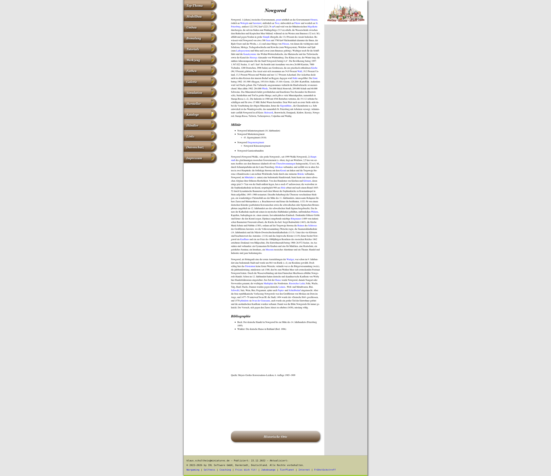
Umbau (191, 27)
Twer (277, 23)
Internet (304, 469)
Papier (280, 290)
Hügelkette (312, 26)
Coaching (225, 469)
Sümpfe (266, 36)
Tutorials (192, 49)
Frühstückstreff (325, 469)
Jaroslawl (257, 23)
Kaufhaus (244, 239)
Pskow (297, 23)
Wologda (244, 23)
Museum (269, 249)
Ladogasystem (242, 50)
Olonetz (313, 19)
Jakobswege (268, 469)
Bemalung (193, 38)
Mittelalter (249, 177)
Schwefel (235, 290)
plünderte (244, 300)
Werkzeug (193, 59)
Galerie (191, 81)
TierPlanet (287, 469)
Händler (192, 125)
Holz (283, 187)
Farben (191, 70)
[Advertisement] (275, 352)
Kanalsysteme (249, 53)
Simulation (194, 92)
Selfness (209, 469)
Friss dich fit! (246, 469)
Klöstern (307, 180)
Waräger (290, 259)
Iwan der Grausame (261, 300)
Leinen (282, 286)
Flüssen (285, 43)
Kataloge (192, 114)
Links (190, 136)
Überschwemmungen (285, 163)
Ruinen (300, 225)
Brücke (300, 173)
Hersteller (193, 103)
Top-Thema (194, 5)
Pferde (265, 88)
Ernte (315, 78)
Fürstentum (250, 266)
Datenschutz (195, 147)
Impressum (194, 158)
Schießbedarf (295, 290)
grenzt (278, 19)
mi (273, 26)
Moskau (279, 166)
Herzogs (253, 57)
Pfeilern (314, 211)
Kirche (314, 67)
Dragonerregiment (256, 142)
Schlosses (312, 225)
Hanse (278, 279)
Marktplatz (268, 283)
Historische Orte (275, 436)
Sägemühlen (285, 105)
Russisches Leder (297, 283)
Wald (299, 71)
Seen (268, 40)
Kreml (283, 170)
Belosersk (268, 112)
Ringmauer (296, 218)
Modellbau (194, 16)
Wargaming (193, 469)
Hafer (295, 78)
